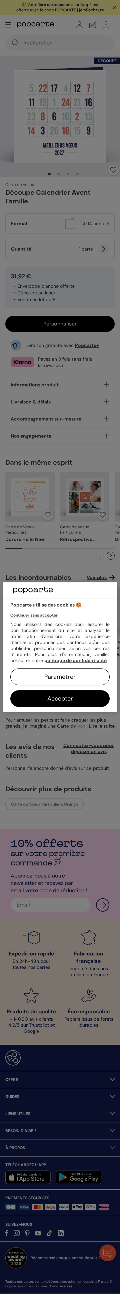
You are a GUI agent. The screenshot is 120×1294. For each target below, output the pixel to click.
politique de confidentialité (75, 660)
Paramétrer (60, 677)
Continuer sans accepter (34, 615)
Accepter (60, 699)
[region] (60, 647)
